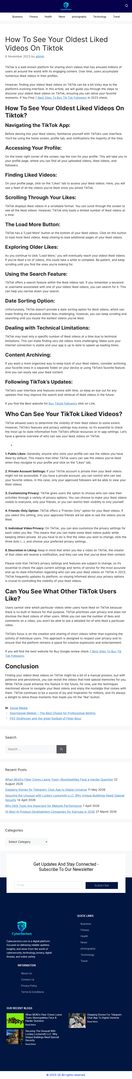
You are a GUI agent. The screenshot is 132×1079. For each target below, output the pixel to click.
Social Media (19, 708)
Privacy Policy (29, 985)
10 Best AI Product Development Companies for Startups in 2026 (50, 811)
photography (79, 16)
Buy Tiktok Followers (63, 403)
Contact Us (27, 979)
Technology (99, 16)
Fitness (34, 16)
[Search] (61, 749)
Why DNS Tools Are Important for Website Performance (43, 806)
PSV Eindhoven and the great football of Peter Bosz (45, 718)
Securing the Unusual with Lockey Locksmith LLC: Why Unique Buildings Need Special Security (42, 1035)
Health (48, 16)
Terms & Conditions (32, 992)
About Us (26, 973)
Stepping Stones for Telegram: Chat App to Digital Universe (46, 789)
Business (17, 16)
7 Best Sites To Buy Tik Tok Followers (61, 97)
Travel (116, 16)
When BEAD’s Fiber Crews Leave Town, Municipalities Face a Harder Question (59, 779)
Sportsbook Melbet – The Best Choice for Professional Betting (52, 713)
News (62, 16)
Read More (30, 1025)
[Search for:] (31, 749)
